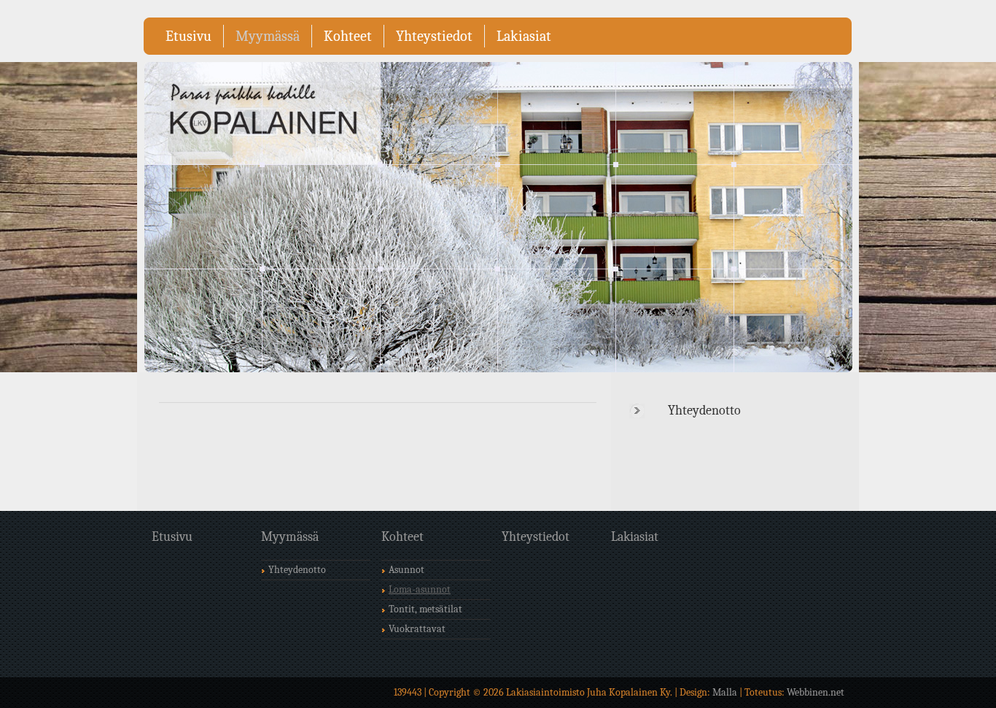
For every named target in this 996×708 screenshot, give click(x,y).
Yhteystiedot (434, 36)
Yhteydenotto (704, 410)
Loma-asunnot (420, 589)
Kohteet (348, 36)
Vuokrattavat (417, 629)
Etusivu (188, 36)
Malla (724, 692)
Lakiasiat (524, 36)
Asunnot (406, 569)
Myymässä (268, 36)
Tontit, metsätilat (425, 609)
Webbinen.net (815, 692)
